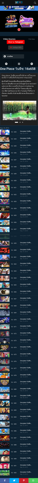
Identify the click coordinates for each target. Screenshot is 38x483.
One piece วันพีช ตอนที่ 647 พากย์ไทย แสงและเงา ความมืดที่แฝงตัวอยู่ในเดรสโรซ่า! (26, 159)
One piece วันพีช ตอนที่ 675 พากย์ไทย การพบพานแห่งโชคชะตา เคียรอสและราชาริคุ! (26, 354)
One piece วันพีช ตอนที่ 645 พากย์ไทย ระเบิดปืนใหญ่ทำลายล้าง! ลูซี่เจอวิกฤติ (26, 145)
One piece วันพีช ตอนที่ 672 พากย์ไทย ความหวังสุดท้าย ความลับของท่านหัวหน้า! (26, 333)
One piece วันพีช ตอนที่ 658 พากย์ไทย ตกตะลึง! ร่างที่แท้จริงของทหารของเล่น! (26, 235)
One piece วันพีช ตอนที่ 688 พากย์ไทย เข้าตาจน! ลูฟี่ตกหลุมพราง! (26, 444)
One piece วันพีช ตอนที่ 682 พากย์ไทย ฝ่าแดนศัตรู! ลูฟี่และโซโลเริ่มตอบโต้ (26, 402)
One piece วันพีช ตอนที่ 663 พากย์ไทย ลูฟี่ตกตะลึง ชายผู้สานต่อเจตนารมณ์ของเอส (26, 270)
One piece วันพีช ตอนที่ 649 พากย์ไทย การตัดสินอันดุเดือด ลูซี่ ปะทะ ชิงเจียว (26, 173)
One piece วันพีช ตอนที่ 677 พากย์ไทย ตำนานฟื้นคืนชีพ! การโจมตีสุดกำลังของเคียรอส (26, 368)
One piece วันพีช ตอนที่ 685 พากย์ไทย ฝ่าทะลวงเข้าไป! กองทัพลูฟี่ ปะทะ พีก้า (26, 423)
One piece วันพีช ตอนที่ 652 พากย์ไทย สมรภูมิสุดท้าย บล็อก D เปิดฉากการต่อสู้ (26, 194)
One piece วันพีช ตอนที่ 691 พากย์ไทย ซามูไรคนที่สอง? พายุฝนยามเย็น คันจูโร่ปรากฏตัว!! (26, 465)
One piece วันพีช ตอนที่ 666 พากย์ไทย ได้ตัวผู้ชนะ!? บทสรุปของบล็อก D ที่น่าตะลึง (26, 291)
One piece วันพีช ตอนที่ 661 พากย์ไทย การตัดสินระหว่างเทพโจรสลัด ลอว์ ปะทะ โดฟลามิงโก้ (26, 256)
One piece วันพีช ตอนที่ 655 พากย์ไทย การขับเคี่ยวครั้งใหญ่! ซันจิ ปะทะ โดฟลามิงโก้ (26, 215)
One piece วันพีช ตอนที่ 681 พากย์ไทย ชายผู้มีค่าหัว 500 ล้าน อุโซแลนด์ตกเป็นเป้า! (26, 395)
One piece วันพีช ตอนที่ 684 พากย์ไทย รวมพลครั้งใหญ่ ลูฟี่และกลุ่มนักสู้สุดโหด (26, 416)
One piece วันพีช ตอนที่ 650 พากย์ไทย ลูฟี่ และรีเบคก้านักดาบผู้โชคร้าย (26, 180)
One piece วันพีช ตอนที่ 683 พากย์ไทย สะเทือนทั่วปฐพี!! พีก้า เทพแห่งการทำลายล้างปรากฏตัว (26, 409)
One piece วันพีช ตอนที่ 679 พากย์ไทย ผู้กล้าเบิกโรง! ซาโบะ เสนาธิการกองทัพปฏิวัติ (26, 381)
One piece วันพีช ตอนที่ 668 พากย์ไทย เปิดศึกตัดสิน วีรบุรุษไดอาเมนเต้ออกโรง (26, 305)
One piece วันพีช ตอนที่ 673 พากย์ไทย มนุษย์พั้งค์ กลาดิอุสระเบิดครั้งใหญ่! (26, 340)
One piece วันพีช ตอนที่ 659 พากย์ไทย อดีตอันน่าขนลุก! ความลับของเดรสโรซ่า (26, 242)
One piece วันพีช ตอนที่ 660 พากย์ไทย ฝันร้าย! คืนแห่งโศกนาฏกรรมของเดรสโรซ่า (26, 249)
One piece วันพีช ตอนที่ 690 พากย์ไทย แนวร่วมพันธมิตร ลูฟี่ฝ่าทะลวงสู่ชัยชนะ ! (26, 458)
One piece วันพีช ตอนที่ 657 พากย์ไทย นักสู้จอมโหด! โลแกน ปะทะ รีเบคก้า (26, 228)
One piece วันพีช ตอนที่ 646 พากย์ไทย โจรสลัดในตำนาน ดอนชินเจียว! (26, 152)
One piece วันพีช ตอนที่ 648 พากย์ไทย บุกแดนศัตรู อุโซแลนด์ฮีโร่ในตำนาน (26, 166)
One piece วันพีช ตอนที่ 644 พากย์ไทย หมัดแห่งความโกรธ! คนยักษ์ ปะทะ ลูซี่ (26, 138)
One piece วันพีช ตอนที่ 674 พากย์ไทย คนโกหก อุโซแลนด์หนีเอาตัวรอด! (26, 347)
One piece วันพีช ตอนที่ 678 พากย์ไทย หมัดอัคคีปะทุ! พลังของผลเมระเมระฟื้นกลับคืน (26, 375)
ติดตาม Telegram (15, 42)
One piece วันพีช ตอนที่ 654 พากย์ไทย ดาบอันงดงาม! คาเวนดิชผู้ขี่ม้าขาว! (26, 208)
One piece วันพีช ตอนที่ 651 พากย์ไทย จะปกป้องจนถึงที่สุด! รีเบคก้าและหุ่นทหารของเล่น (26, 187)
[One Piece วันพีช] (19, 64)
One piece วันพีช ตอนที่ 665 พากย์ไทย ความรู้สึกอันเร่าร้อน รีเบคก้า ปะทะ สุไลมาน (26, 284)
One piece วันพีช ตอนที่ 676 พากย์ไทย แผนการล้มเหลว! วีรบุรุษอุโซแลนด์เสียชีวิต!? (26, 361)
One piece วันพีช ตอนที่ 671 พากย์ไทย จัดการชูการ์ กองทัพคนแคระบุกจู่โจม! (26, 326)
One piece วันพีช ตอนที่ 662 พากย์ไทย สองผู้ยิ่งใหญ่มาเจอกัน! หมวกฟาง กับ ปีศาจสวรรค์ (26, 263)
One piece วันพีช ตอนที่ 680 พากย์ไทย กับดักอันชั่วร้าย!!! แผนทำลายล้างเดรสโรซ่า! (26, 388)
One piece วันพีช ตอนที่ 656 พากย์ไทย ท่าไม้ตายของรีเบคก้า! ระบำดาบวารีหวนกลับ (26, 222)
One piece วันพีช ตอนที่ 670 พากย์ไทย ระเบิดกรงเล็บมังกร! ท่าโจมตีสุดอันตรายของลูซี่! (26, 319)
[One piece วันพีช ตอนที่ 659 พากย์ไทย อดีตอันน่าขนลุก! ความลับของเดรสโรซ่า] (31, 64)
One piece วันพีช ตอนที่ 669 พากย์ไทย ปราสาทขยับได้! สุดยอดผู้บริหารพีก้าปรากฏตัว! (26, 312)
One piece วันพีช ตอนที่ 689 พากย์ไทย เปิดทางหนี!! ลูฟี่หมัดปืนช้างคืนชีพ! (26, 451)
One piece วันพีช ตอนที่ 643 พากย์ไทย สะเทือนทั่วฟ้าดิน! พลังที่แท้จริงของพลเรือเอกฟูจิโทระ (26, 131)
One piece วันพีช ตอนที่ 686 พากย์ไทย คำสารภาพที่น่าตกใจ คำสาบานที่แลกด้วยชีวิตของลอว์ (26, 430)
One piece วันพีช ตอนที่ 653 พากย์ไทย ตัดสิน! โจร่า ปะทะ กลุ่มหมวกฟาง (26, 201)
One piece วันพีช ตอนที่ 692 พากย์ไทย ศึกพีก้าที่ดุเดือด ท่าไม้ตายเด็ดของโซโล (26, 472)
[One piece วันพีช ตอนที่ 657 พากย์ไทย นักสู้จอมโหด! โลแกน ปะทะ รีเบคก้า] (6, 64)
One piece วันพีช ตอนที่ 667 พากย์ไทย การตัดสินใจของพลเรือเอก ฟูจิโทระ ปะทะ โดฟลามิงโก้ (26, 298)
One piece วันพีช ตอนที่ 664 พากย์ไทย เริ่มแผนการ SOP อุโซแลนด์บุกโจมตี (26, 277)
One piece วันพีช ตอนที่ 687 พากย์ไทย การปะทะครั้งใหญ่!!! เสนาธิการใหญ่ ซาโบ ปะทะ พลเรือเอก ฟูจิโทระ (26, 437)
